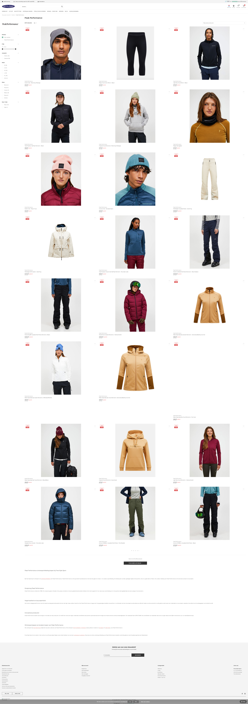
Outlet (11, 11)
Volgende (138, 551)
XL (5, 75)
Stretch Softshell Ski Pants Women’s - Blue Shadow (185, 271)
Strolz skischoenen (40, 11)
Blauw (6, 92)
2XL (6, 78)
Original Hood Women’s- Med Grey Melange (110, 145)
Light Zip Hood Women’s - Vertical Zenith (183, 480)
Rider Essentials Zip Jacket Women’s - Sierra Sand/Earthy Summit (189, 334)
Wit (5, 97)
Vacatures (4, 682)
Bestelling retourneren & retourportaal (10, 672)
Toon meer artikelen (135, 563)
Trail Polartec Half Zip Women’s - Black (34, 145)
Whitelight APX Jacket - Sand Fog (33, 271)
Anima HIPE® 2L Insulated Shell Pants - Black (184, 543)
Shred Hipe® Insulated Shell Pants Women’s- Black (37, 334)
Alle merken (7, 37)
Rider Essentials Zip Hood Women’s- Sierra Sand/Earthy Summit (114, 397)
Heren (6, 55)
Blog (66, 11)
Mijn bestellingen (85, 670)
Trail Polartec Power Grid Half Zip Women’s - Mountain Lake (113, 271)
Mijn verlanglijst (85, 673)
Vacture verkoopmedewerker (8, 686)
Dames (7, 58)
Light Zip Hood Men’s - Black (180, 82)
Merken (61, 11)
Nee (136, 701)
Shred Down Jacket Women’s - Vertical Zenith (110, 334)
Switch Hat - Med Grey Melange (32, 82)
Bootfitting (17, 11)
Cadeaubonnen (73, 11)
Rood (6, 87)
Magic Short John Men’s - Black (106, 82)
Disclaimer (4, 677)
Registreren (84, 668)
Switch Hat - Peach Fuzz (31, 208)
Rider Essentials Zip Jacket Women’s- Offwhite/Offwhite (38, 397)
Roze (6, 95)
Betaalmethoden (5, 673)
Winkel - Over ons (52, 11)
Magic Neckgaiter (177, 145)
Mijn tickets (84, 672)
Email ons (17, 693)
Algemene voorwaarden (7, 668)
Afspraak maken (27, 11)
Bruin (6, 85)
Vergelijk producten (86, 675)
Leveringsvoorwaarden (7, 670)
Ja (130, 701)
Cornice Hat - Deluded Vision (106, 208)
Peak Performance (9, 40)
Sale (6, 107)
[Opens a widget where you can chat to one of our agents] (243, 701)
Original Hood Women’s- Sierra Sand (108, 480)
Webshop (4, 11)
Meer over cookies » (145, 701)
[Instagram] (245, 693)
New (6, 104)
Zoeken (62, 6)
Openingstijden (5, 684)
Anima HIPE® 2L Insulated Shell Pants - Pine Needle (112, 543)
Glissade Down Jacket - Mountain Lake (34, 543)
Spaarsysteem (5, 680)
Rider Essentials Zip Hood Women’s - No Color (184, 417)
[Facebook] (242, 693)
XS (5, 65)
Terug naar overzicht (6, 14)
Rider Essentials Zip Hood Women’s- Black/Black (37, 480)
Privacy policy (5, 679)
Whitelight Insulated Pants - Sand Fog (182, 208)
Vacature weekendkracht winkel (9, 687)
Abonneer (138, 655)
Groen (6, 90)
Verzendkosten (5, 675)
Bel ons (7, 693)
